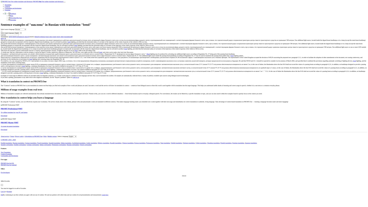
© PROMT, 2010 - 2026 (8, 140)
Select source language (8, 29)
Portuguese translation (153, 143)
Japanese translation (251, 143)
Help (11, 16)
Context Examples (6, 154)
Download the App (16, 18)
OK (2, 195)
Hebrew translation (103, 143)
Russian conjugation (73, 145)
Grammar (7, 10)
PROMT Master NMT (9, 123)
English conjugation (20, 145)
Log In (3, 191)
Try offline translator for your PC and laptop (14, 112)
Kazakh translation (115, 143)
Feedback (13, 13)
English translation (6, 143)
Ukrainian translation (213, 143)
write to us (76, 77)
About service (5, 136)
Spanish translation (54, 143)
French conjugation (85, 145)
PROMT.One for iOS (7, 163)
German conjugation (33, 145)
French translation (42, 143)
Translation (8, 5)
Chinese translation (128, 143)
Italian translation (66, 143)
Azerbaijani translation (79, 143)
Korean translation (139, 143)
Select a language (63, 136)
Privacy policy (19, 136)
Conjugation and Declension (9, 156)
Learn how (105, 195)
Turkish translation (176, 143)
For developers (5, 172)
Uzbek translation (201, 143)
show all (3, 38)
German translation (30, 143)
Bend (148, 54)
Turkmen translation (189, 143)
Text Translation (6, 152)
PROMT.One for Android (8, 165)
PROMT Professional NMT (11, 109)
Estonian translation (238, 143)
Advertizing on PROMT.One (33, 136)
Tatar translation (165, 143)
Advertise (13, 20)
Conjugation (13, 8)
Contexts (7, 6)
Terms (12, 136)
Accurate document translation (10, 126)
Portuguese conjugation (59, 145)
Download (4, 116)
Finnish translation (226, 143)
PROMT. (48, 1)
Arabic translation (91, 143)
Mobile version (52, 136)
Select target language (7, 33)
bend (69, 42)
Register (9, 191)
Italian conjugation (45, 145)
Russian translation (18, 143)
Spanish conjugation (7, 145)
